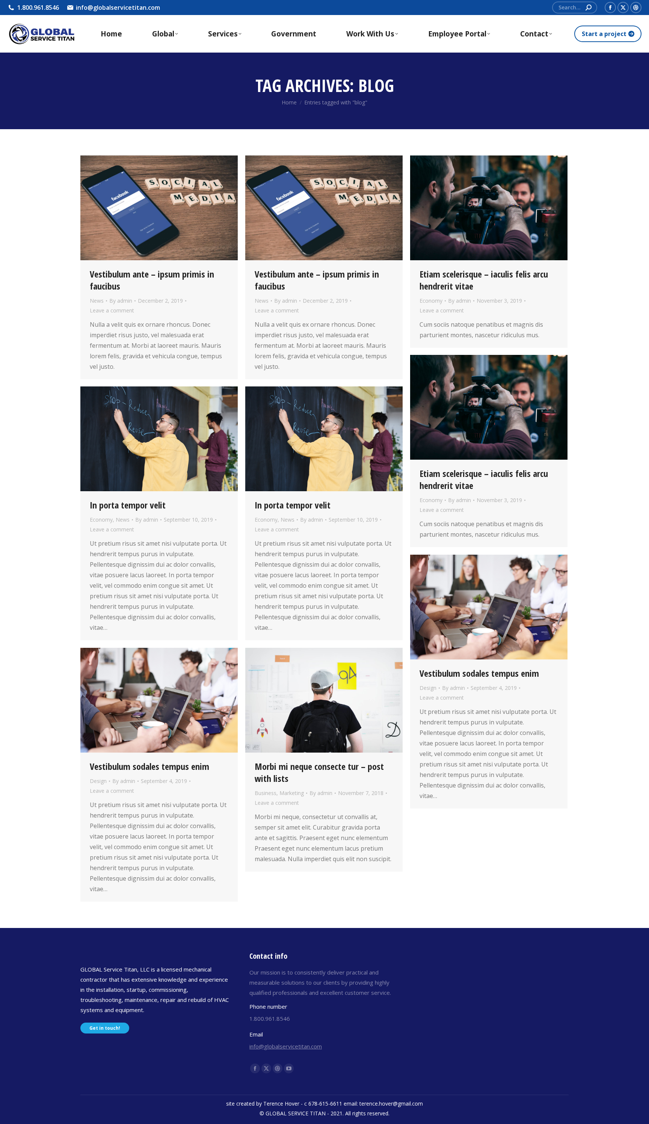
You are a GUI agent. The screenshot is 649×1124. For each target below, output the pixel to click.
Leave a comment (112, 310)
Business (265, 793)
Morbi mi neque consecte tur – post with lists (319, 772)
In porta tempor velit (128, 505)
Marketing (291, 793)
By (120, 300)
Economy (431, 300)
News (97, 300)
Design (428, 687)
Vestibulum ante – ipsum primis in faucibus (152, 280)
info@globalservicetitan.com (285, 1046)
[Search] (589, 8)
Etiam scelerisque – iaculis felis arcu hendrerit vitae (484, 280)
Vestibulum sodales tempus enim (479, 673)
